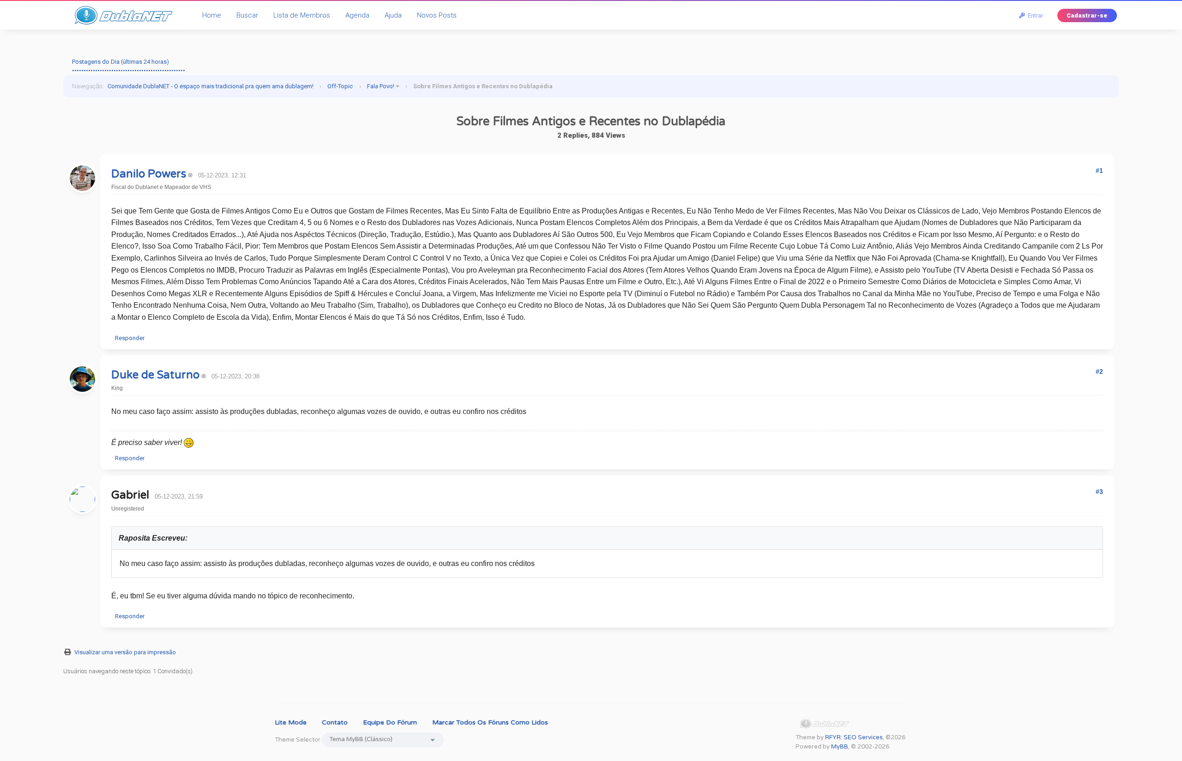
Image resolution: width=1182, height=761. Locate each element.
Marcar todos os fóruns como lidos (490, 722)
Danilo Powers (148, 174)
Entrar (1034, 15)
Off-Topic (340, 86)
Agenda (357, 15)
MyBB (839, 746)
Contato (335, 722)
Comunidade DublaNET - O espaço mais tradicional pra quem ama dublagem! (211, 86)
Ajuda (393, 15)
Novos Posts (437, 15)
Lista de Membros (301, 15)
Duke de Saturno (155, 375)
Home (211, 15)
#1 (1099, 170)
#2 (1099, 371)
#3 (1099, 491)
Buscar (247, 15)
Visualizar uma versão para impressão (125, 652)
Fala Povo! (380, 86)
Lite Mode (291, 722)
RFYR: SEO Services (854, 737)
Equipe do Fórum (390, 722)
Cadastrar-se (1087, 15)
